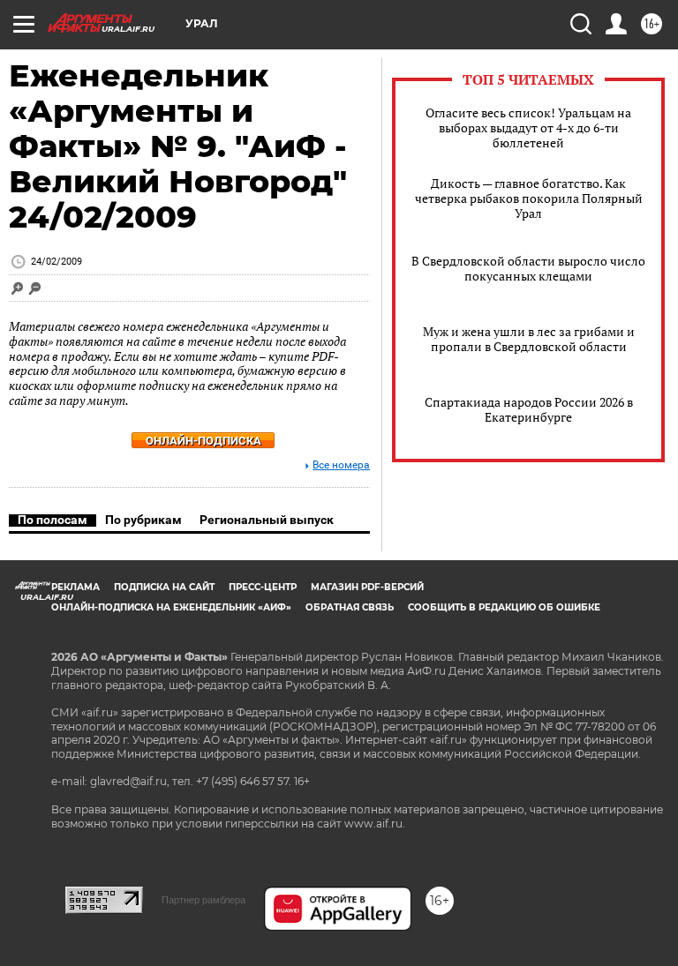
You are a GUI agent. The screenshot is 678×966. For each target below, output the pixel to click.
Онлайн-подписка (203, 440)
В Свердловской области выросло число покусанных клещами (528, 268)
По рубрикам (143, 520)
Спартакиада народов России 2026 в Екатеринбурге (529, 409)
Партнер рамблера (203, 900)
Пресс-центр (263, 587)
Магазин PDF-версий (367, 587)
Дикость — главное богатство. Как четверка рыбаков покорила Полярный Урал (529, 198)
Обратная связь (349, 607)
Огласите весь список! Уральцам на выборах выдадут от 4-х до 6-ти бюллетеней (528, 127)
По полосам (52, 520)
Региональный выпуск (267, 520)
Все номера (341, 465)
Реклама (75, 587)
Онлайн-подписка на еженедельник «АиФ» (171, 607)
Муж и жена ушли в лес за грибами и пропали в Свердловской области (529, 339)
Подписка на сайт (164, 587)
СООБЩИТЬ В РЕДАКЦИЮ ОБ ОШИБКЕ (504, 607)
